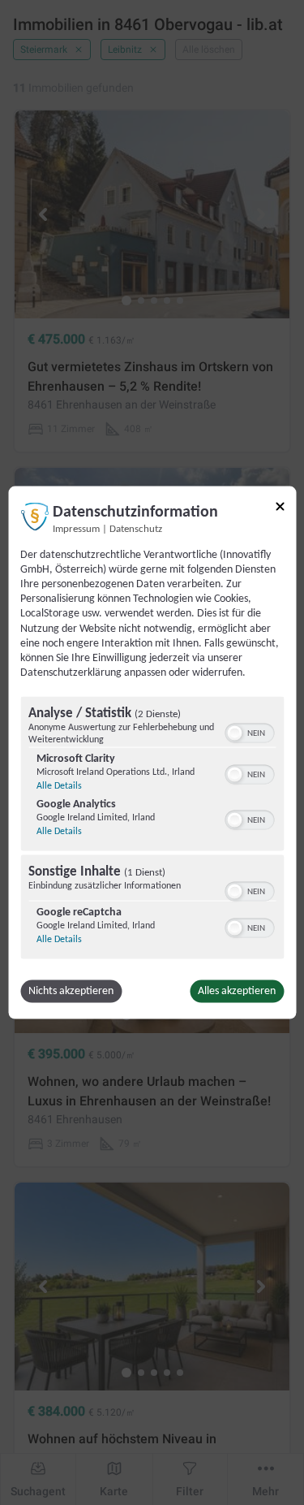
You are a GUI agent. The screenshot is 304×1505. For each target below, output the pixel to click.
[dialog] (152, 752)
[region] (152, 830)
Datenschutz (135, 529)
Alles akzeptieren (237, 991)
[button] (234, 733)
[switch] (249, 732)
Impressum (76, 529)
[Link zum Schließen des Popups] (280, 506)
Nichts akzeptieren (70, 991)
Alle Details (59, 786)
